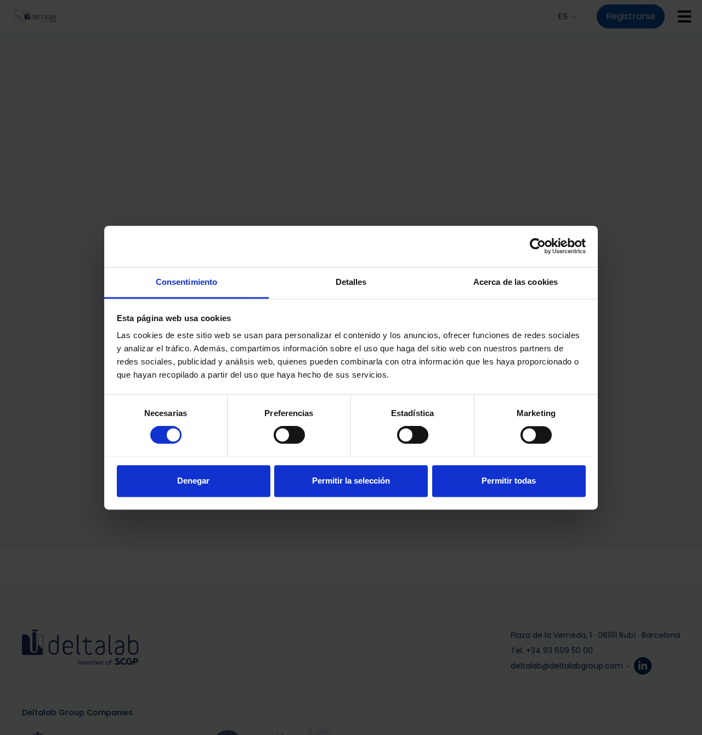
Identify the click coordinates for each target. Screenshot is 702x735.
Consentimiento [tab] (186, 282)
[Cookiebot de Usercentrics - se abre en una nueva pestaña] (538, 246)
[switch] (289, 435)
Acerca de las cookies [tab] (515, 282)
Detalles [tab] (351, 282)
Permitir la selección (351, 480)
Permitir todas (509, 480)
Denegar (193, 480)
